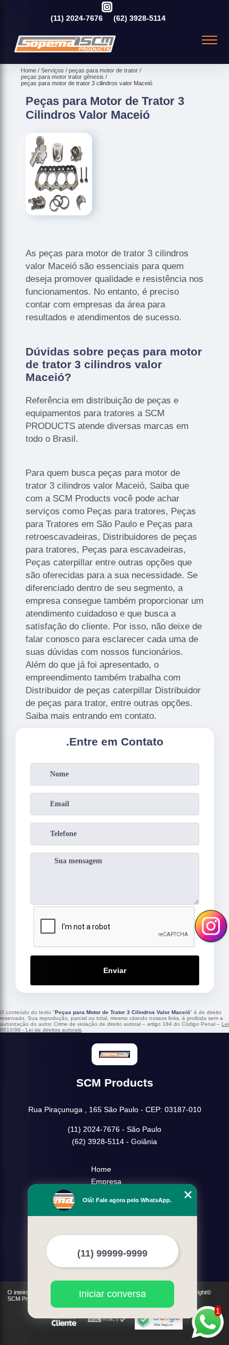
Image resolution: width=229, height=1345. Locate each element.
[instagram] (107, 8)
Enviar (114, 970)
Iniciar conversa (112, 1294)
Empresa (106, 1181)
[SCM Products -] (65, 52)
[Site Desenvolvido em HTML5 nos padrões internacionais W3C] (107, 1320)
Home (101, 1169)
